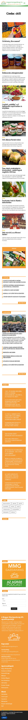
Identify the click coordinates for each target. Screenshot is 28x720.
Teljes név (4, 603)
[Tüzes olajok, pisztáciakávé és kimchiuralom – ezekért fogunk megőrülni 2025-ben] (14, 157)
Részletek (3, 715)
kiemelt (18, 506)
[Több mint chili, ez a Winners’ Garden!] (14, 221)
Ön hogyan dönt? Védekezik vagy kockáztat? (14, 435)
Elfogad (4, 717)
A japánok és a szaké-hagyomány (11, 290)
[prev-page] (3, 244)
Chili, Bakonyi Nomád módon (11, 140)
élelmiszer (13, 512)
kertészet (12, 506)
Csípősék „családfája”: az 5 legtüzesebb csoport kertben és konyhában (12, 106)
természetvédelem (15, 509)
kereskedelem (5, 506)
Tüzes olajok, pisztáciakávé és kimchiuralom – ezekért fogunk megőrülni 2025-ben (12, 170)
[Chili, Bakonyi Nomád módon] (14, 128)
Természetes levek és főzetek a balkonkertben (11, 201)
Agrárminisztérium (6, 503)
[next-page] (5, 244)
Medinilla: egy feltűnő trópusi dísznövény (13, 293)
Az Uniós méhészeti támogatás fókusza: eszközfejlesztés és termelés (12, 477)
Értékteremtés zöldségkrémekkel (12, 73)
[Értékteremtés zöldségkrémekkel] (14, 61)
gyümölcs (20, 503)
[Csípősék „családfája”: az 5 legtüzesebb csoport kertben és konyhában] (14, 93)
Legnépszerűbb (6, 312)
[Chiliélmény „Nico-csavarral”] (14, 30)
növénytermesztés (6, 509)
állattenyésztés (6, 512)
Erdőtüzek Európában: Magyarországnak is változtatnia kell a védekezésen (13, 286)
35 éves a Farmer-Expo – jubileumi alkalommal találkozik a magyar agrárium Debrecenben (13, 417)
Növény (3, 102)
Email (3, 598)
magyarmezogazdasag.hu (14, 2)
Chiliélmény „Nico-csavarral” (11, 41)
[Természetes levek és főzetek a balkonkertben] (14, 189)
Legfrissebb (6, 278)
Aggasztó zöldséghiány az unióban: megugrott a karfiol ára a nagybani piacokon (14, 281)
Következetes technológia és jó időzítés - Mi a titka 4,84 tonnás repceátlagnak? (14, 452)
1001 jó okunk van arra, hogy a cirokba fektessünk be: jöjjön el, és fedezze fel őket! (13, 394)
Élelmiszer (4, 39)
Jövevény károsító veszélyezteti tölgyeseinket (14, 297)
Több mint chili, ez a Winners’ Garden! (11, 233)
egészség (14, 503)
